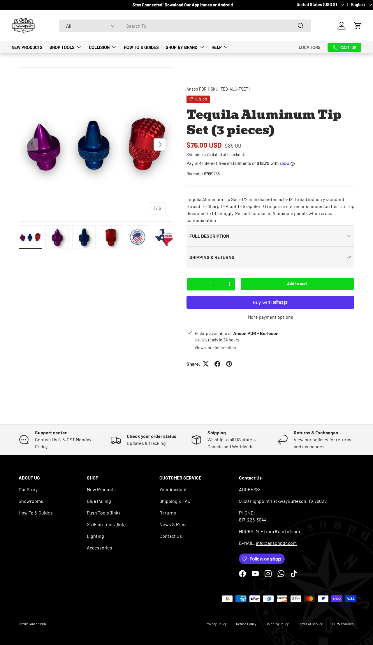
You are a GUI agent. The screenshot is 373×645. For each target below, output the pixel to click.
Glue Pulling (99, 501)
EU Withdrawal (343, 624)
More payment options (270, 317)
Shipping (194, 154)
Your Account (173, 489)
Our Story (28, 489)
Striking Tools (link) (106, 524)
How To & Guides (141, 47)
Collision (99, 47)
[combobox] (185, 26)
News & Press (173, 524)
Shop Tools (62, 47)
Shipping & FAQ (174, 501)
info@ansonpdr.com (276, 543)
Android (225, 4)
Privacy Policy (216, 624)
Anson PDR (196, 89)
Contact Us (170, 536)
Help (217, 47)
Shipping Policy (277, 624)
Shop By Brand (181, 47)
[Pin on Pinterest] (229, 364)
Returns (167, 512)
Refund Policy (246, 624)
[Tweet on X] (206, 364)
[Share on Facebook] (217, 364)
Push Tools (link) (103, 512)
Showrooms (31, 501)
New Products (27, 47)
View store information (215, 347)
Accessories (99, 547)
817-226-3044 (253, 519)
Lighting (95, 536)
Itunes (206, 4)
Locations (310, 47)
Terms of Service (310, 624)
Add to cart (297, 283)
